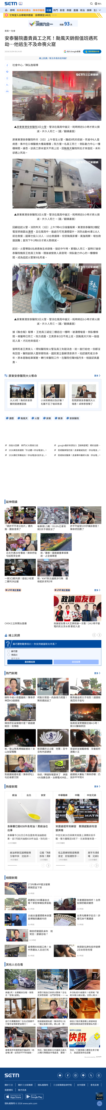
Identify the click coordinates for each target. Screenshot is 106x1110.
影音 (62, 10)
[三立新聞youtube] (60, 1075)
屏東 (19, 127)
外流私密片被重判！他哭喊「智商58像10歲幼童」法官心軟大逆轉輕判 (84, 993)
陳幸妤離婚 (38, 10)
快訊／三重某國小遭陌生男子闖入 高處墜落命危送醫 (84, 1051)
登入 (100, 3)
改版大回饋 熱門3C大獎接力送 (23, 445)
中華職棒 (62, 795)
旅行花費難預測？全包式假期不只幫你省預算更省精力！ (19, 1022)
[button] (91, 3)
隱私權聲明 (43, 1084)
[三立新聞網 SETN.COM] (6, 10)
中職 (77, 795)
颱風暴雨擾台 (24, 10)
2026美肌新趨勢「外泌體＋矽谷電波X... (27, 450)
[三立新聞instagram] (75, 1075)
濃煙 (30, 231)
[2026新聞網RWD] (11, 3)
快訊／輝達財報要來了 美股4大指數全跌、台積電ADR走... (52, 776)
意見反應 (94, 1084)
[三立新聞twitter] (91, 1075)
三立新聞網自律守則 (62, 1084)
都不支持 (15, 658)
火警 (44, 127)
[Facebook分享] (7, 65)
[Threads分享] (7, 78)
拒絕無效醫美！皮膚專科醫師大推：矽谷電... (78, 455)
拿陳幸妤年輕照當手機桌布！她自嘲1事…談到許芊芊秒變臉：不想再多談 (19, 1051)
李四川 (14, 654)
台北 (28, 795)
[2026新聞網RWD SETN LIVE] (20, 3)
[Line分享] (7, 71)
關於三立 (9, 1084)
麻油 (14, 795)
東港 (24, 127)
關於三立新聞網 (25, 1084)
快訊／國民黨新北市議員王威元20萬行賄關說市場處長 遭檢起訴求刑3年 (52, 1051)
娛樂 (89, 10)
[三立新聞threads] (98, 1075)
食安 (43, 795)
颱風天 (68, 148)
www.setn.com (30, 1103)
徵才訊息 (22, 1089)
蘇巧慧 (14, 651)
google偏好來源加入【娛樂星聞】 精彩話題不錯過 (79, 445)
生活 (96, 10)
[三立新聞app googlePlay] (34, 1096)
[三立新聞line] (83, 1075)
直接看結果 (30, 661)
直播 (75, 10)
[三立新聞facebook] (67, 1075)
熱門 (55, 10)
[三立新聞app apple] (14, 1096)
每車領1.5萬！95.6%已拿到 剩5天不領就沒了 (52, 528)
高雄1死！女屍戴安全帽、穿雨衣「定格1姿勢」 (19, 993)
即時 (12, 10)
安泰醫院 (32, 127)
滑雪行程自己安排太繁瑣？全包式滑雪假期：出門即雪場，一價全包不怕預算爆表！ (51, 993)
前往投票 (76, 661)
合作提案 (81, 1084)
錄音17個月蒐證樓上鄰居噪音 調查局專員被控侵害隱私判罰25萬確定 (84, 1022)
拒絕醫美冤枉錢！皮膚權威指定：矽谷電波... (78, 450)
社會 (49, 10)
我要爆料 (9, 1089)
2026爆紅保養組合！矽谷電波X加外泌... (27, 455)
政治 (82, 10)
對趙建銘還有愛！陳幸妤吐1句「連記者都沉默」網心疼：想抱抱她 (51, 1022)
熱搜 (69, 10)
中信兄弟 (91, 795)
